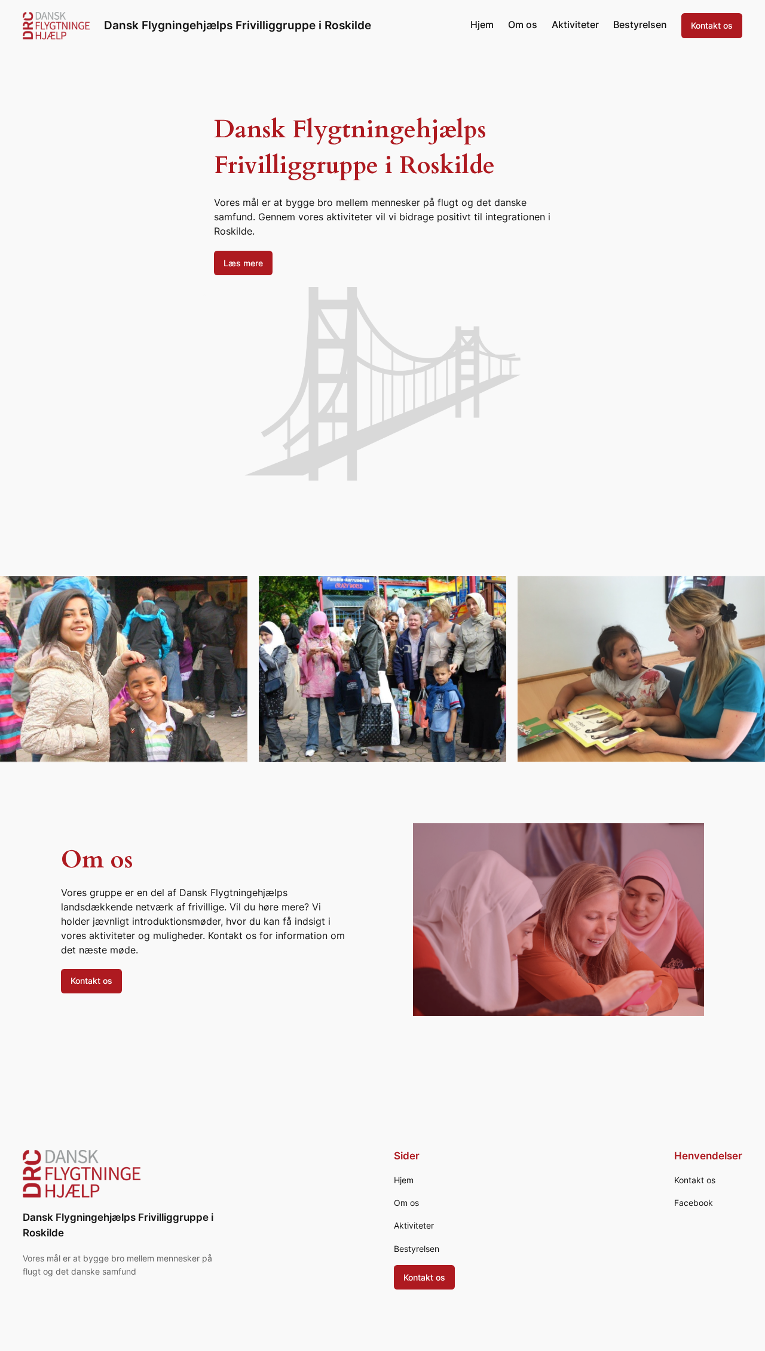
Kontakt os (712, 25)
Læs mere (243, 263)
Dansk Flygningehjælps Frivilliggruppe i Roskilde (237, 25)
